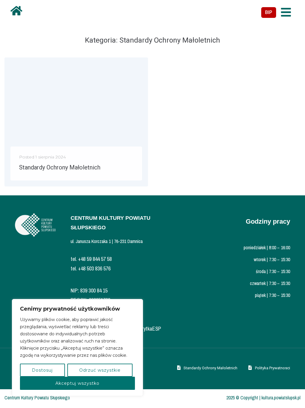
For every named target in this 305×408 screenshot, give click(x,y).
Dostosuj (42, 370)
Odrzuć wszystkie (100, 370)
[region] (77, 347)
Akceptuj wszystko (77, 383)
